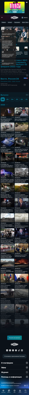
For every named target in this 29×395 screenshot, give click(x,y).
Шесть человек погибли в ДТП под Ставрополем (21, 119)
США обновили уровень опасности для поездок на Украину (7, 226)
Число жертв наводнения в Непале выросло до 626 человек (21, 302)
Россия (18, 81)
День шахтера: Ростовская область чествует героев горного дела (21, 150)
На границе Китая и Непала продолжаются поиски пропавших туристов (21, 180)
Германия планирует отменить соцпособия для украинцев (7, 271)
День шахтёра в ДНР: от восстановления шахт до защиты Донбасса (7, 211)
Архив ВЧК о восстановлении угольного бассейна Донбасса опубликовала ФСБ (21, 226)
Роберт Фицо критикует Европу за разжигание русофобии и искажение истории (21, 241)
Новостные (4, 83)
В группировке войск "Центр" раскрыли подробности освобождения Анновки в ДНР (7, 318)
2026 (7, 104)
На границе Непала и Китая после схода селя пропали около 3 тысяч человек (7, 135)
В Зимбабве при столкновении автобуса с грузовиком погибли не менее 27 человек (7, 166)
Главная (4, 22)
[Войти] (22, 17)
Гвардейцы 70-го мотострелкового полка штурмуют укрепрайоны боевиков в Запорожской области (21, 333)
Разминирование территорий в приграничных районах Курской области (20, 135)
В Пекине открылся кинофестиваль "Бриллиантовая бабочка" (7, 150)
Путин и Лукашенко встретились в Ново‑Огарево (5, 286)
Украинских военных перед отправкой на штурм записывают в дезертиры (21, 196)
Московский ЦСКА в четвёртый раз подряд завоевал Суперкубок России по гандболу (6, 256)
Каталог (10, 22)
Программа (17, 22)
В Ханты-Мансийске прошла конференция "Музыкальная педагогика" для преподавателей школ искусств (21, 318)
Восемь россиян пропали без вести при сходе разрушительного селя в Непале (7, 241)
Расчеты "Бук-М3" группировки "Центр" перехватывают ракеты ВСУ (6, 196)
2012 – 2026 (11, 81)
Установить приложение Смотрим (14, 356)
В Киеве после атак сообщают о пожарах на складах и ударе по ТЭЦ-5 (21, 165)
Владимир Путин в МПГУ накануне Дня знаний (21, 255)
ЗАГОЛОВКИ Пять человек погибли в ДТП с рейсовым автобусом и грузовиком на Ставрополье (7, 181)
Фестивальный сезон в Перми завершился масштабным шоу (6, 120)
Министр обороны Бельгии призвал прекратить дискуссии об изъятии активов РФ (21, 211)
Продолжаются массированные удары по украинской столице (21, 271)
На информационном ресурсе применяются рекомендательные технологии (11, 383)
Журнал (4, 372)
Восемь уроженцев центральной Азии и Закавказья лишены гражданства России (6, 302)
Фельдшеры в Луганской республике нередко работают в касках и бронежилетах (7, 332)
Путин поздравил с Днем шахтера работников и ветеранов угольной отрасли (21, 287)
